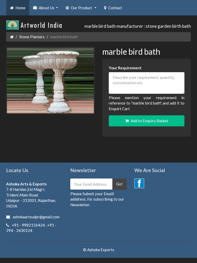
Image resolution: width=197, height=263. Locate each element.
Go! (119, 184)
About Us (49, 9)
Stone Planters (32, 36)
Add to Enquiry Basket (149, 120)
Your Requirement (125, 67)
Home (20, 7)
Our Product (84, 9)
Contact (115, 7)
